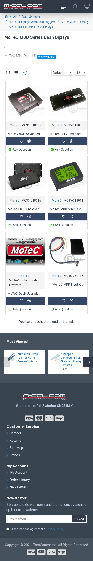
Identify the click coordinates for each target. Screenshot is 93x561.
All (15, 16)
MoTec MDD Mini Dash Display (67, 209)
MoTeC (14, 125)
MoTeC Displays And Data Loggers (32, 22)
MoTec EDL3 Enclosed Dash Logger (25, 209)
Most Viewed (17, 342)
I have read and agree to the (37, 529)
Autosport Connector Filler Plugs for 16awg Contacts (71, 359)
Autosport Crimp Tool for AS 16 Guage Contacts (27, 357)
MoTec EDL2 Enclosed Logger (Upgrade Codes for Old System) (67, 134)
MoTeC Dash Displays (75, 22)
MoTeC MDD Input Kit (68, 284)
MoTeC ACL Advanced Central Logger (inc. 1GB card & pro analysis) (25, 134)
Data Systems (31, 16)
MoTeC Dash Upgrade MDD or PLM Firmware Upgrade (25, 294)
